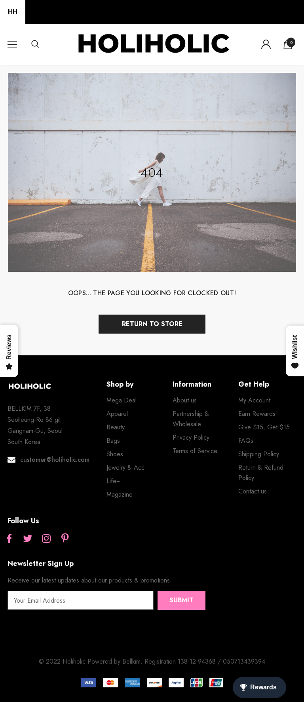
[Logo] (153, 44)
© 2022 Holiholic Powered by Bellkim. (91, 661)
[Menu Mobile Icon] (12, 44)
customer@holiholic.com (54, 459)
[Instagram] (46, 539)
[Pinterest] (65, 539)
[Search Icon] (43, 44)
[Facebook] (9, 539)
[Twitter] (28, 539)
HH (12, 11)
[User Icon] (266, 44)
